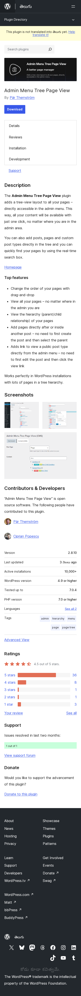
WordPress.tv (17, 880)
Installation (17, 148)
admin (45, 618)
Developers (13, 873)
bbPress (13, 910)
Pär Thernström (22, 97)
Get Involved (53, 858)
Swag (49, 880)
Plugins (48, 836)
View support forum (19, 755)
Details (14, 126)
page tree (68, 627)
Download (14, 109)
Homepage (13, 267)
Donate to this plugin (20, 794)
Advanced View (16, 640)
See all (71, 713)
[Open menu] (74, 6)
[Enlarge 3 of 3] (71, 438)
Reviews (15, 137)
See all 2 (71, 608)
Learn (8, 858)
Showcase (51, 821)
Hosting (10, 836)
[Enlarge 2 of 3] (71, 408)
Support (15, 170)
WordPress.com (19, 894)
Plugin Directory (15, 19)
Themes (49, 828)
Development (19, 159)
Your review (13, 713)
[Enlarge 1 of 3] (33, 408)
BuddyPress (16, 917)
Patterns (49, 843)
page (55, 627)
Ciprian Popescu (26, 536)
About (9, 821)
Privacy (10, 843)
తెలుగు (19, 937)
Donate (51, 873)
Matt (10, 902)
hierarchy (58, 618)
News (8, 828)
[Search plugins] (50, 49)
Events (48, 865)
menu (71, 618)
